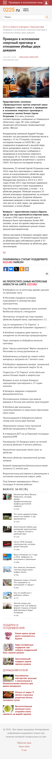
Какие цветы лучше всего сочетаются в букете (25, 636)
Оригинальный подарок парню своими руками (23, 662)
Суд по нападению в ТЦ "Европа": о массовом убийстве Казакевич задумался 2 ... (26, 326)
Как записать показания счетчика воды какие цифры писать (24, 569)
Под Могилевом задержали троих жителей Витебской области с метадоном (25, 310)
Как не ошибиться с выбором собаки (23, 594)
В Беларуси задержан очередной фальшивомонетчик (20, 393)
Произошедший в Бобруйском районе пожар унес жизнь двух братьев (22, 419)
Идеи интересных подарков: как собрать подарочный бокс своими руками (20, 649)
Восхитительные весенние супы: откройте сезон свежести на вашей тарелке (17, 710)
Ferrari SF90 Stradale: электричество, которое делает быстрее (24, 544)
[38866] (8, 678)
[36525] (8, 708)
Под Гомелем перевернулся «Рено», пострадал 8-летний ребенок (21, 483)
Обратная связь (24, 743)
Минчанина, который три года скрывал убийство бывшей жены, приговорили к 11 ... (26, 318)
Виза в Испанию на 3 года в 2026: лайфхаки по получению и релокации (25, 557)
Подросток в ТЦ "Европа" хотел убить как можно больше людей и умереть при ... (24, 374)
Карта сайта (24, 746)
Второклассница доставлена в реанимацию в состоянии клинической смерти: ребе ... (26, 475)
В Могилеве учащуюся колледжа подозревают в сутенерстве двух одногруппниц (19, 301)
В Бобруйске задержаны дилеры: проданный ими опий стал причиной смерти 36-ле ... (26, 366)
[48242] (8, 647)
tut (4, 252)
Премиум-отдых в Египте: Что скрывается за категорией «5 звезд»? (25, 582)
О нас (24, 750)
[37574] (8, 694)
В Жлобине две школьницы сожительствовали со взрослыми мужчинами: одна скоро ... (26, 410)
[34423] (8, 661)
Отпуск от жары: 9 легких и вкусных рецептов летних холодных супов (18, 696)
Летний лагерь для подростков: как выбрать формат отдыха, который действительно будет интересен (25, 608)
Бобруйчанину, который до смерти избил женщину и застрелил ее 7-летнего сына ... (24, 358)
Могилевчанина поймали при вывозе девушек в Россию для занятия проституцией (26, 401)
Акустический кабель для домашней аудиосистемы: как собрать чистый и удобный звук (25, 530)
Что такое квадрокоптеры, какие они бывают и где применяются (25, 516)
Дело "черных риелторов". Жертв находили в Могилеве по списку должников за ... (25, 350)
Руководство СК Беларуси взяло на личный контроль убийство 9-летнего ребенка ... (25, 443)
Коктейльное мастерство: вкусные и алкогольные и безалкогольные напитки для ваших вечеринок (20, 681)
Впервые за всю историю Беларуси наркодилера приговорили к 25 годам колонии (22, 383)
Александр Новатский (28, 57)
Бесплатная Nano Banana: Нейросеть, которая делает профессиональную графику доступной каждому (25, 500)
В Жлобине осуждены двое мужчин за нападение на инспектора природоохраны (25, 334)
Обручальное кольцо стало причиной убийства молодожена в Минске (22, 427)
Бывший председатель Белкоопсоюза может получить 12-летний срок (25, 467)
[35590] (8, 636)
